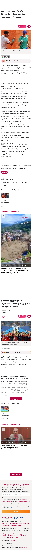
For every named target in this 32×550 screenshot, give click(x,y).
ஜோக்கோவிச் (24, 182)
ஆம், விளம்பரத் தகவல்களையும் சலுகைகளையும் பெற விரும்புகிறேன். (16, 506)
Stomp (19, 525)
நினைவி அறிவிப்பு (13, 537)
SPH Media (24, 548)
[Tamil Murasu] (7, 517)
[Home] (19, 517)
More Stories (16, 474)
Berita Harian (6, 525)
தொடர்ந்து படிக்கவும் (16, 399)
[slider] (16, 263)
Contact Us (13, 541)
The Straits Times (6, 523)
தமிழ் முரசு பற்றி (6, 534)
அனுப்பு (16, 512)
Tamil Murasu (13, 525)
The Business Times (17, 523)
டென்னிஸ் (15, 182)
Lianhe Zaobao (26, 523)
